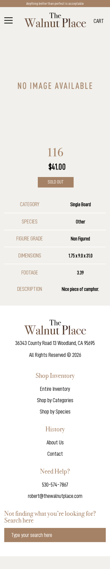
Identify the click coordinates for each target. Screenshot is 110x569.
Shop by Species (55, 411)
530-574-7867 (55, 484)
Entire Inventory (55, 389)
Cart (99, 21)
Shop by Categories (55, 400)
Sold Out (56, 182)
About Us (55, 442)
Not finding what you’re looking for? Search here (50, 517)
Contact (55, 454)
